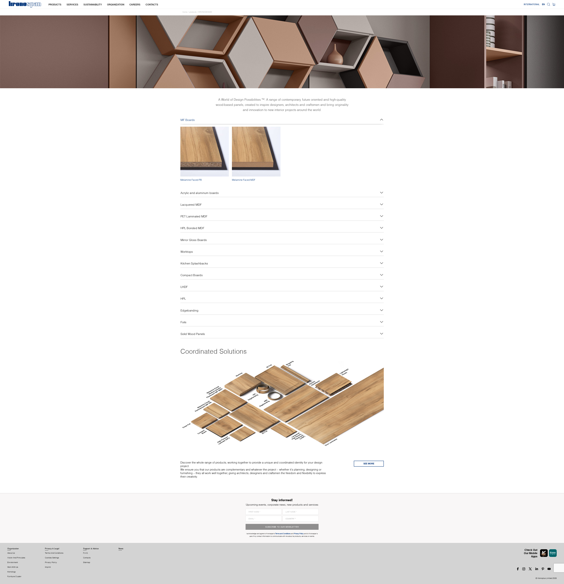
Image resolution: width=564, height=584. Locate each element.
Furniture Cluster (14, 576)
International (532, 4)
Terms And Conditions (54, 553)
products (54, 4)
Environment (12, 562)
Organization (13, 548)
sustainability (92, 4)
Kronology (11, 572)
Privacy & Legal (52, 548)
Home (185, 12)
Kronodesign (205, 12)
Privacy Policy (51, 562)
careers (134, 4)
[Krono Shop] (553, 4)
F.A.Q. (85, 553)
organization (115, 4)
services (72, 4)
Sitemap (86, 562)
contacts (152, 4)
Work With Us (12, 567)
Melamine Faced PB (191, 179)
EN (543, 4)
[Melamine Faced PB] (204, 151)
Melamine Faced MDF (243, 179)
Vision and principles (16, 558)
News (121, 548)
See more (368, 463)
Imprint (48, 567)
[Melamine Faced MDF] (256, 151)
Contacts (87, 558)
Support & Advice (91, 548)
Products (192, 12)
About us (11, 553)
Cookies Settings (52, 558)
